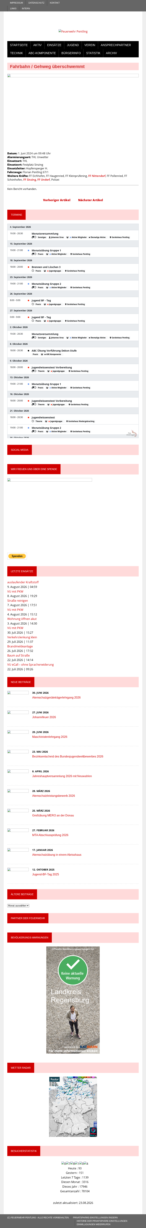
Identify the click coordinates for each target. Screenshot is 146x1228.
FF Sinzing (29, 179)
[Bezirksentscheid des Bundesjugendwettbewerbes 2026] (18, 759)
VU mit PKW (15, 591)
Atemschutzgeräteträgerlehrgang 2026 (56, 697)
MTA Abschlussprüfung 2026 (50, 835)
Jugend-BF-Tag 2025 (45, 874)
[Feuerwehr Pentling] (73, 24)
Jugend (73, 45)
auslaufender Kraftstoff (23, 582)
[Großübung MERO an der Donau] (18, 818)
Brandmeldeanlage (20, 646)
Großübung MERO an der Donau (53, 815)
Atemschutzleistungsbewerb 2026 (53, 795)
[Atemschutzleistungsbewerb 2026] (18, 799)
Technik (16, 53)
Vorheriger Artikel (56, 200)
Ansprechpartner (116, 45)
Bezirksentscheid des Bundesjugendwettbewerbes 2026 (67, 756)
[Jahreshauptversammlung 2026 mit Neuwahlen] (18, 779)
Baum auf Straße (18, 655)
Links (13, 8)
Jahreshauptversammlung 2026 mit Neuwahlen (62, 776)
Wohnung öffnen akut (22, 619)
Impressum (16, 3)
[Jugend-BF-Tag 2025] (18, 877)
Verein (89, 45)
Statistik (93, 53)
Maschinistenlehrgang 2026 (49, 736)
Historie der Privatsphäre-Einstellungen (102, 1221)
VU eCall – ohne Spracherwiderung (30, 665)
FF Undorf (43, 179)
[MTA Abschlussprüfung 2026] (18, 838)
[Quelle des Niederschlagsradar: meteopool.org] (73, 1107)
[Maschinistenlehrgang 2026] (18, 740)
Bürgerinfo (71, 53)
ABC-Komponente (42, 53)
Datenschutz (36, 3)
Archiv (111, 53)
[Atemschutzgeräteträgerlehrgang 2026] (18, 700)
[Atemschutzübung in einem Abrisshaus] (18, 858)
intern (26, 8)
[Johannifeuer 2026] (18, 720)
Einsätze (54, 45)
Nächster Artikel (90, 200)
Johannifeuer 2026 (44, 717)
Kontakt (55, 3)
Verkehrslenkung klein (22, 637)
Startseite (19, 45)
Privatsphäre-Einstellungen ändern (95, 1217)
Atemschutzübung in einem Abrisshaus (56, 854)
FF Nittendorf (96, 176)
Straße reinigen (17, 601)
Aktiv (37, 45)
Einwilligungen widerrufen (93, 1224)
